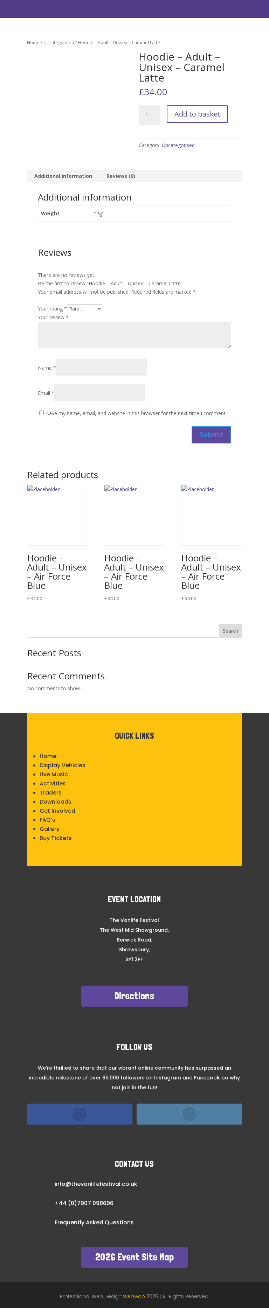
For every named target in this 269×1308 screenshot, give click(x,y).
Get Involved (57, 811)
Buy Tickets (56, 838)
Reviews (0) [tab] (120, 176)
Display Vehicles (62, 765)
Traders (51, 793)
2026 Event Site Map (134, 1257)
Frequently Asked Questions (94, 1222)
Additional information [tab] (63, 176)
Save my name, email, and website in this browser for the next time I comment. (136, 413)
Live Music (54, 774)
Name (47, 367)
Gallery (50, 829)
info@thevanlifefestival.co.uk (96, 1184)
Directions (134, 996)
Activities (53, 783)
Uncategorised (58, 42)
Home (33, 42)
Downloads (55, 802)
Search (230, 631)
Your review (53, 317)
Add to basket (197, 114)
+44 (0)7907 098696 (84, 1203)
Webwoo (134, 1296)
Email (46, 393)
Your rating (52, 308)
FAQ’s (47, 820)
